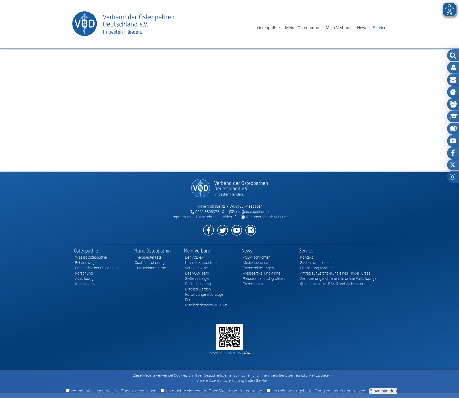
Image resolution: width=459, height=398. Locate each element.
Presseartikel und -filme (261, 273)
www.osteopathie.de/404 (229, 353)
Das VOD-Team (197, 273)
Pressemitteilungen (258, 268)
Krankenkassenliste (150, 268)
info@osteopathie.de (252, 211)
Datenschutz (206, 217)
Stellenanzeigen (197, 278)
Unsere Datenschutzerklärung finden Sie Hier (232, 380)
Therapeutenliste (148, 257)
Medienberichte (255, 262)
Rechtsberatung (198, 284)
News (362, 27)
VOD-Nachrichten (256, 257)
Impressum (181, 217)
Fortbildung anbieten (317, 268)
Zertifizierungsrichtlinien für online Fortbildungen (339, 278)
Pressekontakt (254, 284)
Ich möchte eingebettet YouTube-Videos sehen (113, 390)
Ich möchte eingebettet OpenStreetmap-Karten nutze (213, 390)
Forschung (84, 273)
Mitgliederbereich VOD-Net (266, 217)
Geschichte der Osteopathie (97, 268)
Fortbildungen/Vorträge (204, 294)
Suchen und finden (315, 262)
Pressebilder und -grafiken (264, 278)
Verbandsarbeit (197, 268)
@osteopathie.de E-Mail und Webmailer (331, 284)
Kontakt (306, 257)
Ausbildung (84, 278)
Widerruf (229, 217)
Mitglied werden (198, 289)
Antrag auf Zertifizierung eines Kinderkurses (335, 273)
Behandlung (85, 262)
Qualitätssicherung (150, 262)
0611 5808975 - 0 (209, 211)
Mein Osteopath (302, 27)
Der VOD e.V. (194, 257)
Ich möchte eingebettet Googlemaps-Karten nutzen (317, 390)
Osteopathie (268, 27)
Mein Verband (339, 27)
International (85, 284)
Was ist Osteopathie (91, 257)
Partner (191, 300)
